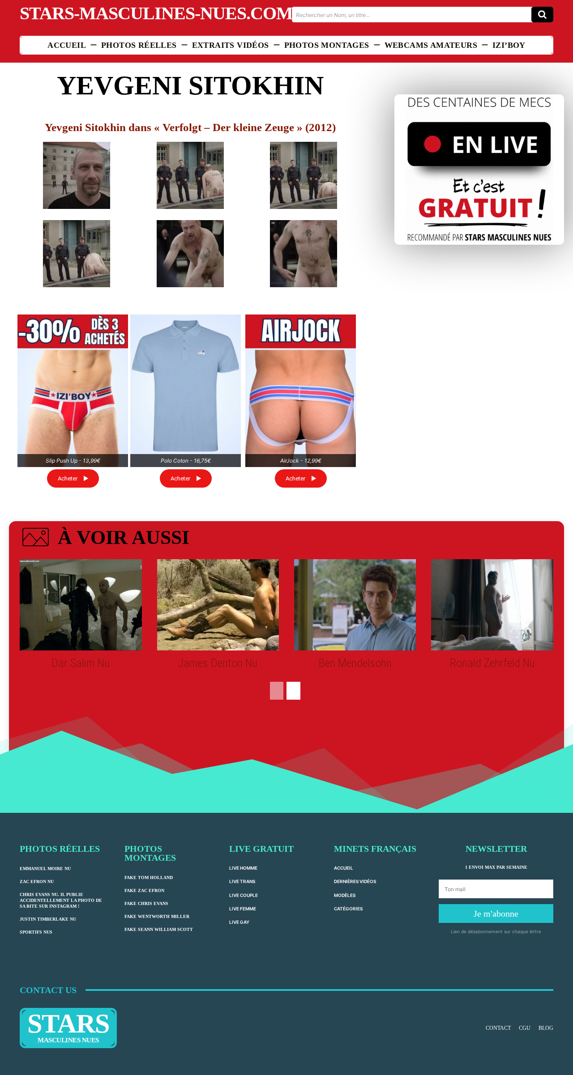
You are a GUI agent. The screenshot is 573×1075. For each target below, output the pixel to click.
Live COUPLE (243, 895)
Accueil (343, 868)
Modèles (344, 895)
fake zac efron (144, 890)
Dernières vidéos (355, 881)
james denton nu (217, 663)
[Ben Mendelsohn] (355, 604)
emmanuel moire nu (45, 868)
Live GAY (239, 922)
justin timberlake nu (48, 919)
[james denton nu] (218, 604)
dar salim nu (80, 663)
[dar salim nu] (80, 604)
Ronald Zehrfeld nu (492, 663)
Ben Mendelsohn (355, 663)
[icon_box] (104, 539)
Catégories (348, 908)
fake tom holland (148, 877)
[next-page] (293, 691)
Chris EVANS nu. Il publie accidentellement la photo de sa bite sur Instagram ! (61, 900)
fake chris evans (146, 903)
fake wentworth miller (156, 916)
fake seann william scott (158, 929)
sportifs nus (36, 932)
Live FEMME (242, 908)
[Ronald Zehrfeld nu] (492, 604)
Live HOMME (243, 868)
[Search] (542, 14)
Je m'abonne (496, 913)
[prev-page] (276, 691)
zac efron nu (37, 881)
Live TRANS (242, 881)
